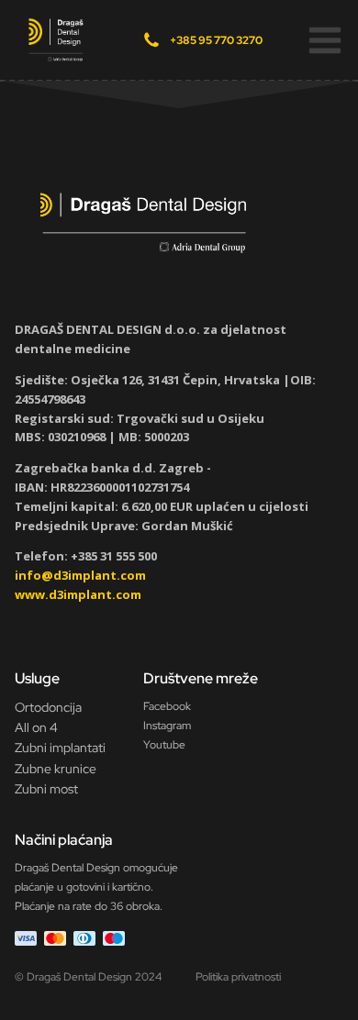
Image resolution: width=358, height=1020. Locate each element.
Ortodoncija (48, 707)
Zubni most (46, 789)
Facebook (167, 706)
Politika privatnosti (238, 977)
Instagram (167, 725)
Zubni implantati (60, 747)
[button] (325, 40)
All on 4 (36, 727)
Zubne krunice (55, 768)
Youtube (164, 744)
